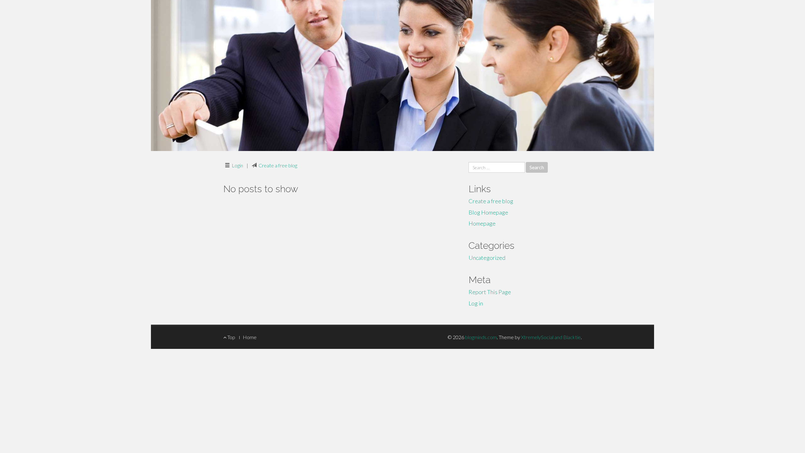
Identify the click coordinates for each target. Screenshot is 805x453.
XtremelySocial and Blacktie (551, 337)
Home (250, 337)
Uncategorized (487, 257)
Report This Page (490, 291)
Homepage (482, 223)
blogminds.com (481, 337)
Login (237, 165)
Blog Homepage (488, 212)
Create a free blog (277, 165)
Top (230, 337)
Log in (476, 303)
